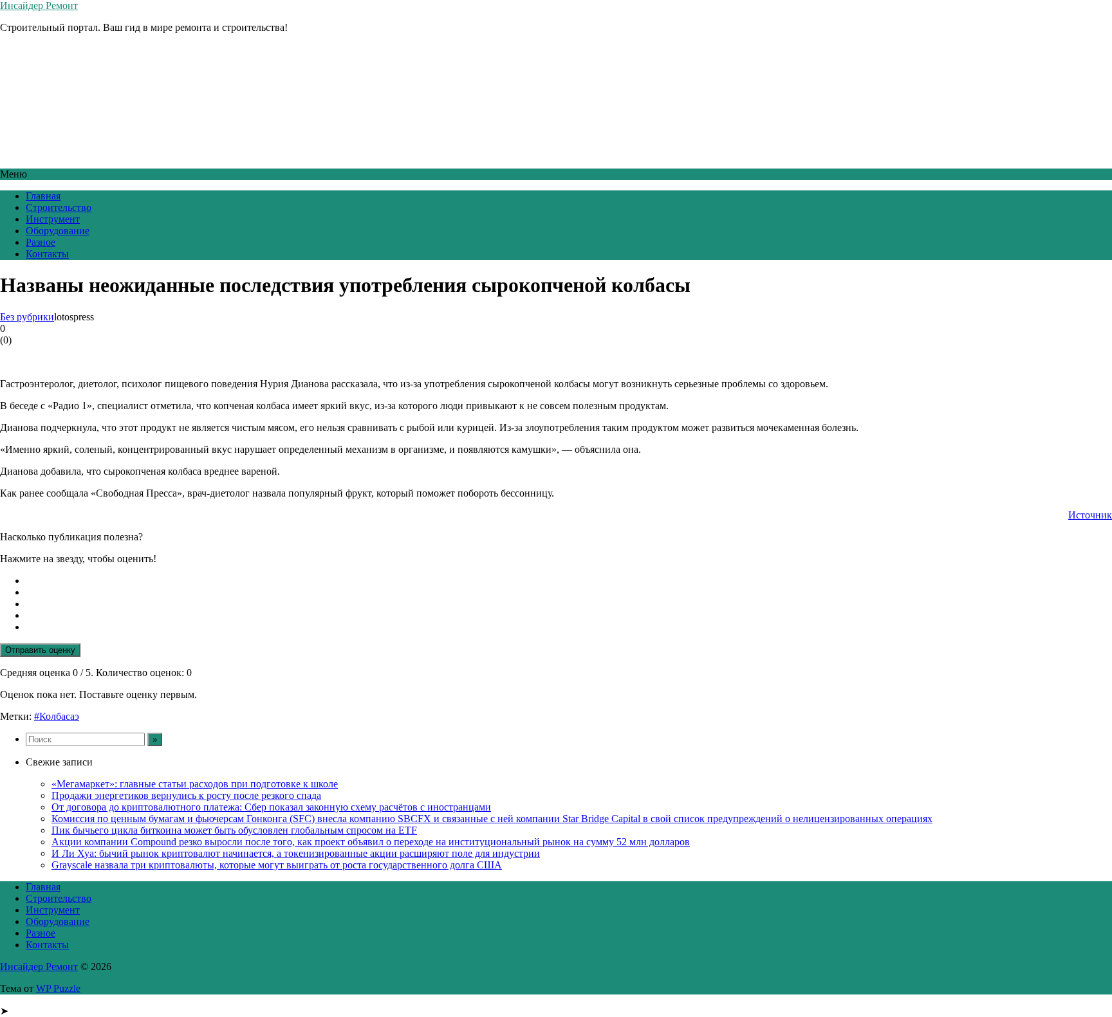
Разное (40, 242)
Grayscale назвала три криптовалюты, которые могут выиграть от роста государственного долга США (276, 864)
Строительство (58, 207)
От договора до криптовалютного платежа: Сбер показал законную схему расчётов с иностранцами (271, 807)
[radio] (569, 581)
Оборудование (57, 230)
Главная (43, 195)
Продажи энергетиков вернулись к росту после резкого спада (186, 795)
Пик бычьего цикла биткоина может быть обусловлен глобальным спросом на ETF (234, 830)
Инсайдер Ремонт (39, 5)
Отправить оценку (40, 650)
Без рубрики (27, 316)
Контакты (47, 253)
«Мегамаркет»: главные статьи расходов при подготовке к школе (194, 783)
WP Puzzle (58, 988)
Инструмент (53, 219)
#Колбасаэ (56, 716)
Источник (1090, 514)
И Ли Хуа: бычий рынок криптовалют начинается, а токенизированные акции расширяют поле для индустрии (295, 853)
